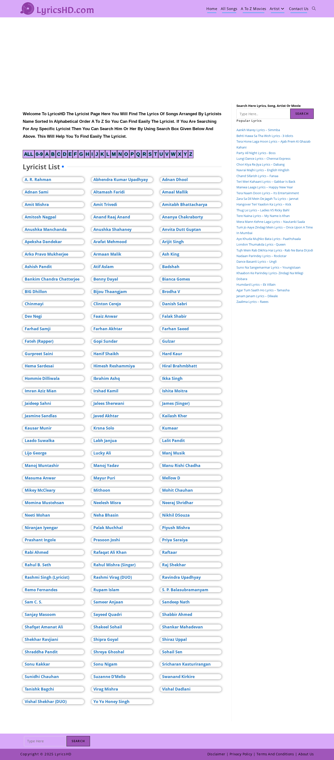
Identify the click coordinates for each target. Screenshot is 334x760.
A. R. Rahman (38, 179)
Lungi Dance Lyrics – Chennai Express (263, 158)
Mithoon (101, 490)
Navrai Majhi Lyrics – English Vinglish (262, 170)
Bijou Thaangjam (110, 291)
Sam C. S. (33, 602)
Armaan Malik (107, 254)
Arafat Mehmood (110, 241)
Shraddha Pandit (41, 652)
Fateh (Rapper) (39, 341)
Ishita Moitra (175, 391)
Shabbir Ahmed (177, 614)
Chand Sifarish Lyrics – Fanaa (257, 176)
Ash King (170, 254)
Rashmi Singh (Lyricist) (47, 577)
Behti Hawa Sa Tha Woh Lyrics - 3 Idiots (264, 136)
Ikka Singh (172, 378)
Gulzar (168, 341)
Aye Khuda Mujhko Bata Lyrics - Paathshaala (268, 239)
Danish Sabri (174, 303)
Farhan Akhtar (107, 328)
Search (302, 114)
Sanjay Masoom (40, 614)
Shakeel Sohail (107, 627)
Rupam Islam (106, 589)
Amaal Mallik (175, 192)
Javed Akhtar (106, 416)
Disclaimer (216, 754)
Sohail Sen (172, 652)
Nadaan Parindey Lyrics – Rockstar (261, 256)
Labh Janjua (105, 440)
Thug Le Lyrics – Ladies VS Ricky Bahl (262, 210)
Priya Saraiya (175, 540)
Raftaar (169, 552)
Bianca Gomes (176, 279)
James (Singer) (175, 403)
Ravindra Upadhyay (181, 577)
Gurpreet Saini (39, 353)
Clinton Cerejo (107, 303)
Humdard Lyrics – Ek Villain (256, 284)
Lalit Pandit (173, 440)
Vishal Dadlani (176, 689)
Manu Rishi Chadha (181, 465)
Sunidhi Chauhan (42, 676)
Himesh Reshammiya (114, 366)
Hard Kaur (172, 353)
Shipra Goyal (105, 639)
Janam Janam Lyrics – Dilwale (257, 296)
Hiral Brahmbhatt (179, 366)
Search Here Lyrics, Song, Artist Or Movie (268, 105)
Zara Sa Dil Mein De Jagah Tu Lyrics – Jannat (267, 198)
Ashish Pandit (38, 266)
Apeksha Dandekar (43, 241)
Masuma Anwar (40, 478)
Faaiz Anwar (105, 316)
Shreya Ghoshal (108, 652)
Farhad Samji (38, 328)
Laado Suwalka (40, 440)
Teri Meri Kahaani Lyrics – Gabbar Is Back (265, 181)
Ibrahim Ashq (106, 378)
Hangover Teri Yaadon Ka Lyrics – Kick (264, 204)
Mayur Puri (104, 478)
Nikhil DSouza (176, 515)
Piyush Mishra (176, 527)
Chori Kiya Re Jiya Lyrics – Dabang (260, 164)
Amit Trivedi (105, 204)
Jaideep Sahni (38, 403)
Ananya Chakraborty (182, 217)
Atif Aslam (103, 266)
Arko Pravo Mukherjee (46, 254)
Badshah (170, 266)
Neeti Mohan (37, 515)
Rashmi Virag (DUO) (112, 577)
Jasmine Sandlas (41, 416)
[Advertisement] (167, 54)
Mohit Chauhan (177, 490)
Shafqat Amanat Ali (44, 627)
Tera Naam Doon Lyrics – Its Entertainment (267, 193)
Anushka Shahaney (112, 229)
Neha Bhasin (106, 515)
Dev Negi (33, 316)
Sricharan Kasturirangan (186, 664)
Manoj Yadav (106, 465)
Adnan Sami (36, 192)
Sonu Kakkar (37, 664)
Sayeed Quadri (107, 614)
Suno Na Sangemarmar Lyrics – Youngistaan (268, 267)
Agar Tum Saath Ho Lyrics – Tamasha (262, 290)
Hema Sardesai (39, 366)
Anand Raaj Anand (111, 217)
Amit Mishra (37, 204)
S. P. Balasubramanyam (185, 589)
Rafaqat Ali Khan (110, 552)
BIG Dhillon (36, 291)
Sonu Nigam (105, 664)
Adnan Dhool (175, 179)
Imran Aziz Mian (40, 391)
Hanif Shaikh (106, 353)
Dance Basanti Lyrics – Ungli (256, 261)
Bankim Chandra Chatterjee (52, 279)
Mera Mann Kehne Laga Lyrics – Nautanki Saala (270, 221)
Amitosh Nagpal (40, 217)
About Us (306, 754)
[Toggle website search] (313, 8)
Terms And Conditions (275, 754)
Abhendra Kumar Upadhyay (120, 179)
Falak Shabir (174, 316)
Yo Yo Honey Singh (111, 701)
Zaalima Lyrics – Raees (252, 301)
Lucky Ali (102, 453)
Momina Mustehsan (44, 502)
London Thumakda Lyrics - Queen (261, 244)
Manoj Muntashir (42, 465)
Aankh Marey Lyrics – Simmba (258, 130)
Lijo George (35, 453)
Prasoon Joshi (106, 540)
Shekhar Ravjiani (41, 639)
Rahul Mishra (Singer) (114, 564)
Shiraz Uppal (174, 639)
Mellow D (171, 478)
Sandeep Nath (176, 602)
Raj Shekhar (174, 564)
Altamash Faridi (109, 192)
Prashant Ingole (40, 540)
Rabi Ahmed (36, 552)
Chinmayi (34, 303)
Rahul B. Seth (38, 564)
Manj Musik (173, 453)
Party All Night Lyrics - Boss (256, 153)
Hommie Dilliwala (42, 378)
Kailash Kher (174, 416)
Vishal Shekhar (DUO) (46, 701)
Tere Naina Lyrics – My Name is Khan (263, 216)
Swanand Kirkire (178, 676)
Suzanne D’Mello (109, 676)
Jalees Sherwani (108, 403)
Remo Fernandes (41, 589)
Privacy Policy (241, 754)
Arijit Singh (173, 241)
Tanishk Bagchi (39, 689)
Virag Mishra (105, 689)
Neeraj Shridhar (177, 502)
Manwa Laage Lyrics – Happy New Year (264, 187)
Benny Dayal (105, 279)
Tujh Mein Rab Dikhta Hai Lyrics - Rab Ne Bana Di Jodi (274, 250)
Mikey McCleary (40, 490)
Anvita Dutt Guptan (181, 229)
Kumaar (170, 428)
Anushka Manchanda (46, 229)
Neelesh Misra (107, 502)
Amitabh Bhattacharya (184, 204)
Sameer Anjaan (108, 602)
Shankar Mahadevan (182, 627)
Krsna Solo (103, 428)
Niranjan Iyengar (41, 527)
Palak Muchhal (108, 527)
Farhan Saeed (175, 328)
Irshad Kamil (105, 391)
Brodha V (171, 291)
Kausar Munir (38, 428)
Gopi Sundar (105, 341)
